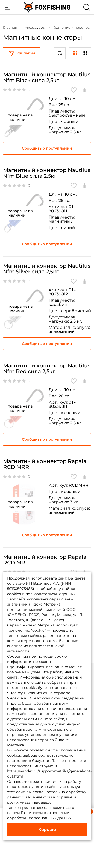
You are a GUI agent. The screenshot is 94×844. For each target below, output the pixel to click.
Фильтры (26, 53)
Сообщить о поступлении (47, 148)
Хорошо (47, 829)
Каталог (7, 7)
